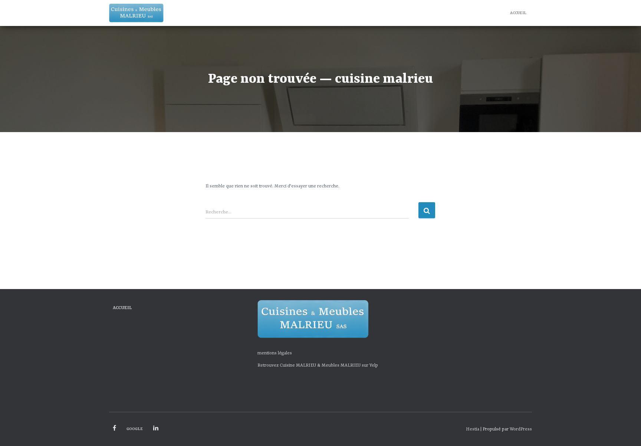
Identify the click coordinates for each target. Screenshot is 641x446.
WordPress (521, 429)
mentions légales (274, 353)
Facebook (114, 428)
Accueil (518, 13)
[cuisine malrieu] (136, 13)
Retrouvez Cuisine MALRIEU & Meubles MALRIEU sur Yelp (317, 365)
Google (134, 429)
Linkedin (155, 428)
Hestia (472, 429)
